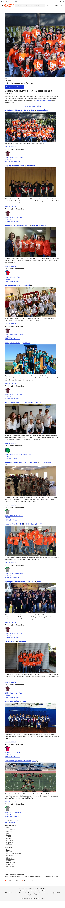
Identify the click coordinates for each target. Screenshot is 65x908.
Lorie (39, 582)
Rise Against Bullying (12, 343)
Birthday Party (10, 862)
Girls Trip (8, 860)
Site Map (43, 888)
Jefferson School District (40, 225)
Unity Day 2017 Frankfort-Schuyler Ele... (20, 110)
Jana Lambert (42, 110)
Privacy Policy (9, 893)
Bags (7, 828)
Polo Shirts (9, 840)
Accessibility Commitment (35, 893)
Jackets (8, 836)
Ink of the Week (10, 822)
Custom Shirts (10, 829)
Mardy (38, 402)
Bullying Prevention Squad (14, 166)
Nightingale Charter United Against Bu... (20, 582)
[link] (9, 5)
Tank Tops (9, 844)
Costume (9, 852)
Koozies (8, 838)
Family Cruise (10, 857)
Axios (24, 701)
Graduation (9, 855)
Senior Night (10, 866)
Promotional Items (35, 888)
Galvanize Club (10, 641)
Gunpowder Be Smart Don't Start (17, 285)
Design (14, 87)
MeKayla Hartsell (46, 462)
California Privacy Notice (20, 893)
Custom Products (24, 888)
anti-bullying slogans (43, 101)
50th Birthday (10, 859)
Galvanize (22, 641)
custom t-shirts (40, 891)
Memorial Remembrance (13, 853)
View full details (10, 147)
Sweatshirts (9, 842)
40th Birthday (10, 864)
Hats (7, 833)
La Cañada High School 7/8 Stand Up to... (20, 761)
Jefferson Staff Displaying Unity (17, 225)
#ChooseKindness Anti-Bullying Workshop (21, 462)
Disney (8, 850)
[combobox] (30, 5)
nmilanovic (31, 166)
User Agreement (48, 893)
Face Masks (9, 831)
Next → (18, 820)
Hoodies (8, 835)
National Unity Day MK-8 (14, 524)
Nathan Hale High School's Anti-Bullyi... (19, 402)
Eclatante (26, 343)
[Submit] (16, 5)
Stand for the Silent (12, 701)
